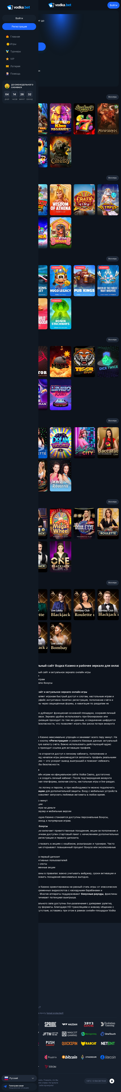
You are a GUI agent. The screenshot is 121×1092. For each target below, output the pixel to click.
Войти (113, 5)
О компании (10, 943)
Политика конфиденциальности (20, 986)
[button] (19, 1078)
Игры (12, 44)
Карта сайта (10, 990)
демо (60, 127)
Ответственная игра (15, 982)
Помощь (15, 73)
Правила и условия (14, 977)
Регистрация (19, 26)
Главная (15, 36)
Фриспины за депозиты (16, 959)
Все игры (112, 97)
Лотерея (15, 66)
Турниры (15, 51)
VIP (12, 58)
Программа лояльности (16, 947)
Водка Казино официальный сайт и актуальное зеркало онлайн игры (49, 672)
